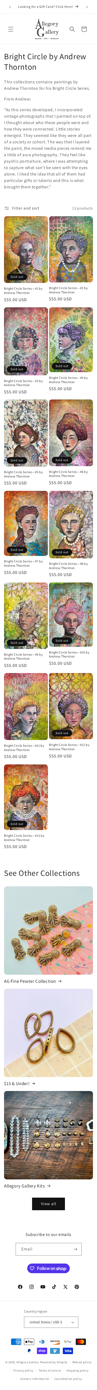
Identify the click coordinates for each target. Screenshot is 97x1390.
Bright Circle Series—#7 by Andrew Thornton (23, 563)
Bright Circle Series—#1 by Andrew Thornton (23, 290)
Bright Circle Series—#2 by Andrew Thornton (68, 290)
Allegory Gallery (27, 1362)
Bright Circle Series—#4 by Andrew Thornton (68, 380)
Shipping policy (77, 1370)
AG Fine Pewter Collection (30, 981)
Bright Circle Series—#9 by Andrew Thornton (23, 656)
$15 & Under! (17, 1083)
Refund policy (82, 1362)
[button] (11, 29)
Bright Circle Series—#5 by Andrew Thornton (23, 474)
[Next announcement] (87, 7)
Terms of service (50, 1370)
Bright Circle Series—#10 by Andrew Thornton (69, 654)
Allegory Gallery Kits (24, 1186)
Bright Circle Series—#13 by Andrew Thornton (24, 838)
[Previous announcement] (10, 7)
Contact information (34, 1379)
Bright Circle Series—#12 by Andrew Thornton (69, 747)
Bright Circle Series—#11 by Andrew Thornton (24, 747)
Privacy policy (23, 1370)
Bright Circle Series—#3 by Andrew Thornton (23, 383)
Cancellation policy (68, 1379)
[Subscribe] (75, 1249)
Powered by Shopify (54, 1362)
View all (48, 1203)
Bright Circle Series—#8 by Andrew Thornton (68, 566)
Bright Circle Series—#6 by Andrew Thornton (68, 474)
